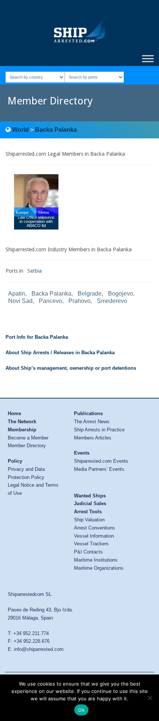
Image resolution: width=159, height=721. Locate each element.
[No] (149, 697)
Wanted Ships (90, 496)
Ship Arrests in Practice (99, 429)
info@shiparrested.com (39, 649)
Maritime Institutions (96, 560)
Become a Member (28, 438)
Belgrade (90, 293)
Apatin (16, 293)
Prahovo (79, 301)
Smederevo (112, 301)
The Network (22, 421)
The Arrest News (91, 421)
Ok (81, 710)
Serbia (34, 271)
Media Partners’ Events (99, 469)
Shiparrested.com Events (101, 461)
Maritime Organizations (99, 568)
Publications (88, 413)
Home (14, 413)
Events (81, 453)
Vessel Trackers (91, 543)
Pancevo (50, 301)
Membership (22, 429)
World (20, 130)
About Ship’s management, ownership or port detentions (71, 368)
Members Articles (92, 438)
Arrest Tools (88, 511)
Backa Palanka (56, 130)
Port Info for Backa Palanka (37, 337)
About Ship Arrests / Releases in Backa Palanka (60, 352)
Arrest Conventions (94, 528)
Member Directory (27, 445)
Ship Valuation (89, 519)
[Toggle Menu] (148, 58)
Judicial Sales (90, 503)
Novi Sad (20, 301)
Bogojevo (120, 293)
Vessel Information (94, 536)
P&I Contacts (88, 552)
